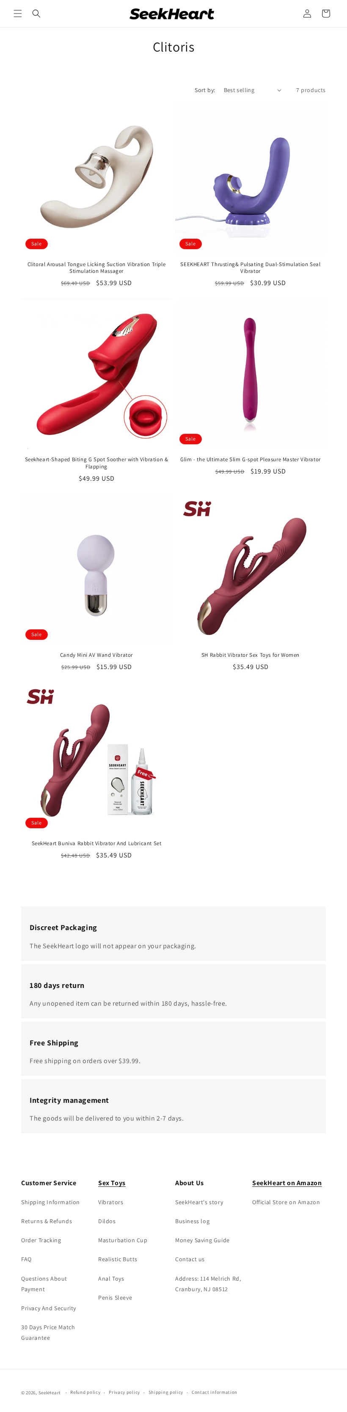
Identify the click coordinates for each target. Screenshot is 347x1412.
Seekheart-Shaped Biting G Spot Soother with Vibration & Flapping (96, 463)
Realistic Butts (118, 1259)
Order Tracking (41, 1240)
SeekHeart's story (199, 1202)
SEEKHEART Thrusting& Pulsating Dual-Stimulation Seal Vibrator (250, 268)
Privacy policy (124, 1392)
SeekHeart (50, 1393)
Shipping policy (166, 1392)
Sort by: (205, 90)
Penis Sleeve (115, 1297)
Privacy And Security (48, 1308)
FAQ (26, 1259)
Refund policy (85, 1392)
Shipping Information (50, 1202)
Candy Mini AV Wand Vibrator (96, 655)
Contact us (190, 1259)
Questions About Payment (44, 1284)
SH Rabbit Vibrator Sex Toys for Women (250, 655)
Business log (192, 1221)
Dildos (107, 1221)
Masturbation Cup (123, 1240)
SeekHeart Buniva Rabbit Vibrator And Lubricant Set (97, 843)
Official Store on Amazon (286, 1202)
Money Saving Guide (202, 1240)
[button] (17, 13)
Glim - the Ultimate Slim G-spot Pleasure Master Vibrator (250, 459)
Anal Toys (111, 1278)
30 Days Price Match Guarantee (48, 1332)
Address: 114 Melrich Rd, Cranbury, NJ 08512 (208, 1284)
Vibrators (110, 1202)
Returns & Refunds (46, 1221)
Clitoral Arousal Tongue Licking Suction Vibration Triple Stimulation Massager (97, 268)
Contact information (214, 1392)
